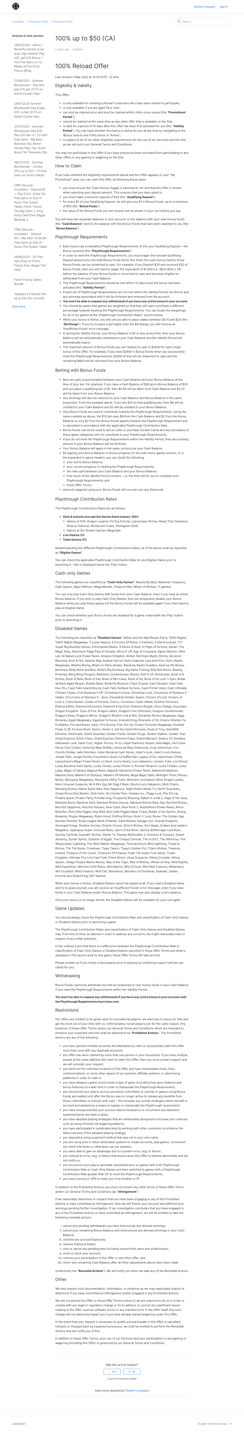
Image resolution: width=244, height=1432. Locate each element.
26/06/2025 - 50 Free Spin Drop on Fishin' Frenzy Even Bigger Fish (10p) (30, 263)
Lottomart (18, 21)
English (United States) (213, 1424)
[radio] (112, 1372)
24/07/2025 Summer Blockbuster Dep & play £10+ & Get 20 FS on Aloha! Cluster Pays (29, 110)
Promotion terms (38, 21)
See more (18, 306)
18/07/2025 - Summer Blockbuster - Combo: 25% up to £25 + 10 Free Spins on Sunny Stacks (30, 168)
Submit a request (204, 6)
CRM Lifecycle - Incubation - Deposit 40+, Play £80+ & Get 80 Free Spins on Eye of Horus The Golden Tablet (30, 238)
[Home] (15, 8)
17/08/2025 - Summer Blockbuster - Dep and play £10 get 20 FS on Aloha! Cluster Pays (29, 87)
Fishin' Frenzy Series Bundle (27, 282)
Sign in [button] (224, 6)
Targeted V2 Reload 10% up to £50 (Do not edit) (30, 296)
